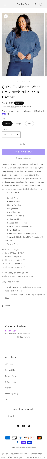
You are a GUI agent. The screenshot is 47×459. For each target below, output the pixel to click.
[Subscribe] (38, 416)
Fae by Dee (19, 447)
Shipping (13, 107)
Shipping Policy (11, 393)
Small (9, 124)
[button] (5, 4)
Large (20, 124)
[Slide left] (18, 81)
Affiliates (9, 364)
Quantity (5, 129)
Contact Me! (10, 370)
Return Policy (11, 382)
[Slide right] (29, 81)
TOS (6, 399)
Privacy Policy (11, 376)
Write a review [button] (23, 337)
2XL (31, 124)
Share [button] (7, 305)
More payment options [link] (24, 158)
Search (8, 388)
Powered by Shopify (30, 447)
